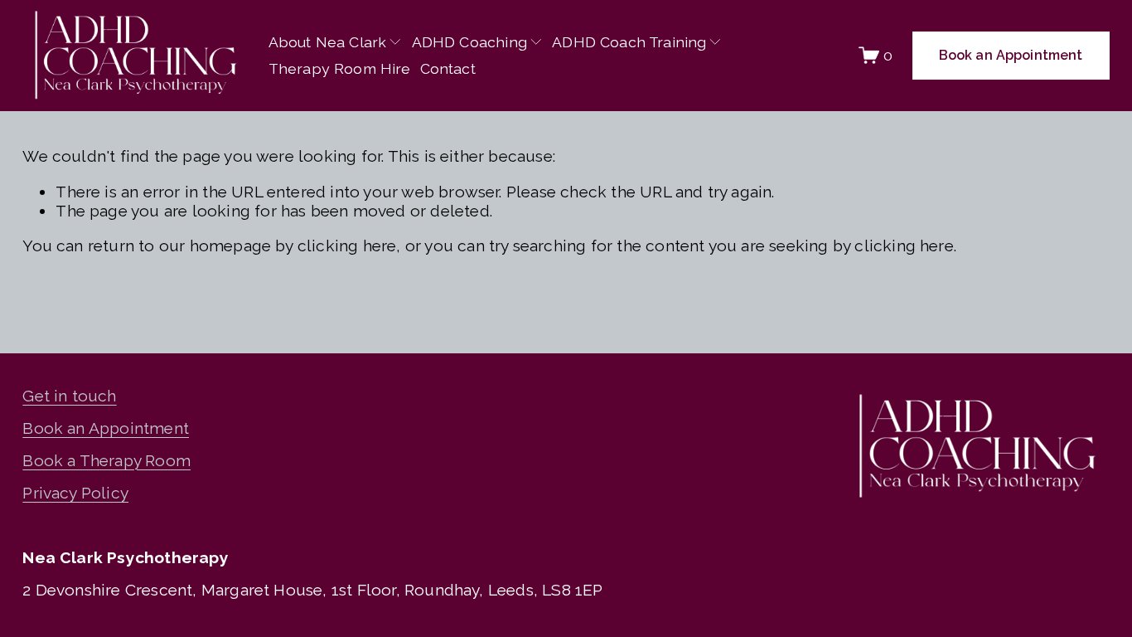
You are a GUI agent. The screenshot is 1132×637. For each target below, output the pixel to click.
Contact (448, 68)
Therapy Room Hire (339, 68)
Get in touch (69, 396)
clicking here (347, 245)
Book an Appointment (1011, 55)
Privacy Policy (75, 493)
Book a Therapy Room (106, 460)
